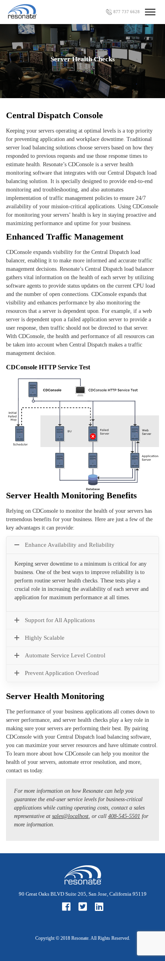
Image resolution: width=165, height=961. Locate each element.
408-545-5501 (124, 816)
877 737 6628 (126, 11)
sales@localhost (70, 816)
